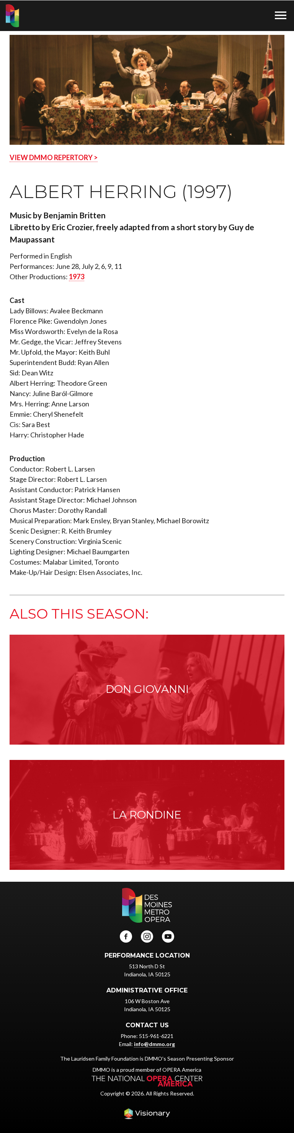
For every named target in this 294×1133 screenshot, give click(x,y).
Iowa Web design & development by (147, 1114)
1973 (76, 276)
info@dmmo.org (154, 1044)
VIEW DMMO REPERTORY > (54, 157)
